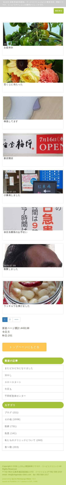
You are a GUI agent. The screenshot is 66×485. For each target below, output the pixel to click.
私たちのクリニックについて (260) (24, 440)
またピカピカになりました (19, 368)
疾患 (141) (11, 433)
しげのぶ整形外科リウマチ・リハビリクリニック (38, 466)
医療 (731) (11, 426)
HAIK (35, 481)
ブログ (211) (12, 412)
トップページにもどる (24, 347)
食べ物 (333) (12, 447)
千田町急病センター (15, 396)
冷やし (8, 375)
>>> (16, 319)
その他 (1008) (12, 419)
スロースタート (13, 382)
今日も (8, 389)
